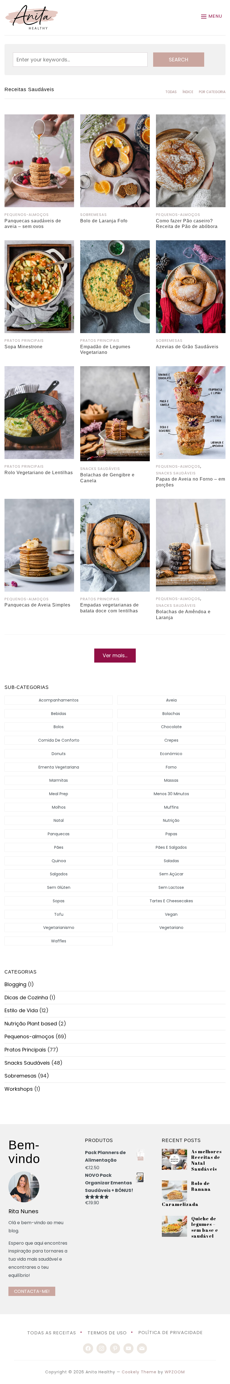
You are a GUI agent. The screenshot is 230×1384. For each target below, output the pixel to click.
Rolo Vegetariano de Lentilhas (38, 472)
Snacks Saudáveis (100, 468)
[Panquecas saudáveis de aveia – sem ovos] (39, 118)
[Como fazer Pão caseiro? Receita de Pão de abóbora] (191, 118)
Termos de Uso (107, 1332)
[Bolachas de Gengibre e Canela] (115, 370)
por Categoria (212, 91)
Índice (187, 91)
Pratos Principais (24, 340)
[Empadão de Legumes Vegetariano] (115, 244)
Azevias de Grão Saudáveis (187, 346)
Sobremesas (93, 214)
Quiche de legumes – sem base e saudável (204, 1227)
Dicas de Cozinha (26, 997)
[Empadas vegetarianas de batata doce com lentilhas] (115, 502)
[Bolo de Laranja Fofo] (115, 118)
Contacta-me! (32, 1291)
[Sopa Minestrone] (39, 244)
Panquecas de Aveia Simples (37, 605)
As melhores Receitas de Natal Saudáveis (206, 1160)
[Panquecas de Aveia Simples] (39, 502)
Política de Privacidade (170, 1332)
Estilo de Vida (21, 1010)
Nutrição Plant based (30, 1023)
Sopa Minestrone (23, 346)
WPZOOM (175, 1372)
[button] (212, 16)
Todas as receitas (51, 1332)
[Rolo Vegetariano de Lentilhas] (39, 370)
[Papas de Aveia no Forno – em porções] (191, 370)
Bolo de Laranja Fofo (104, 220)
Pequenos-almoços (26, 214)
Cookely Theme (139, 1372)
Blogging (15, 984)
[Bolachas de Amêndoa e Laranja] (191, 502)
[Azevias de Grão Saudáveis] (191, 244)
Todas (171, 91)
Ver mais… (115, 655)
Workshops (18, 1088)
